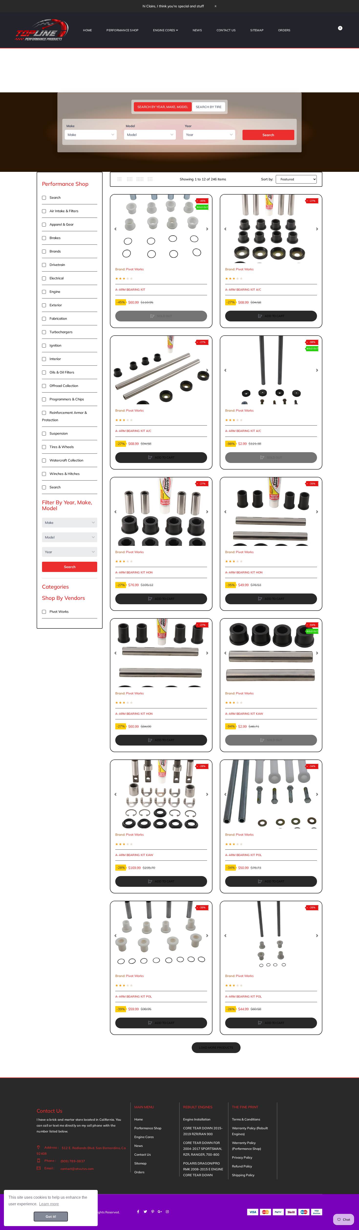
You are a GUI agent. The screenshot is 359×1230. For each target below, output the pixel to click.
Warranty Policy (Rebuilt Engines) (250, 1131)
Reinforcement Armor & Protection (64, 416)
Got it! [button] (51, 1217)
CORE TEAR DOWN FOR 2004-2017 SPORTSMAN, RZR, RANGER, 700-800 (202, 1148)
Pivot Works (59, 611)
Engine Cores (144, 1137)
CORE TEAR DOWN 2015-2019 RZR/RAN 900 (203, 1131)
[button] (115, 229)
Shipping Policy (243, 1175)
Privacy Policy (242, 1157)
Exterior (56, 305)
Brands (55, 251)
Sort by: (267, 179)
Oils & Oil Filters (62, 372)
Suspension (59, 433)
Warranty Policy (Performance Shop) (246, 1146)
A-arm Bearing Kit (130, 289)
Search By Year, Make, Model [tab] (162, 107)
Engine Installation (197, 1119)
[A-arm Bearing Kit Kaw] (271, 653)
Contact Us (142, 1154)
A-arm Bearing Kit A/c (243, 289)
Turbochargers (61, 332)
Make (70, 126)
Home (138, 1119)
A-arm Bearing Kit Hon (134, 572)
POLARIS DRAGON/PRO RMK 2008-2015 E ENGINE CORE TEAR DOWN (203, 1169)
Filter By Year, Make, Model (67, 505)
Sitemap (140, 1163)
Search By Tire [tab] (209, 107)
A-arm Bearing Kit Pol (243, 855)
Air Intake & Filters (64, 211)
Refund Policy (242, 1166)
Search (268, 135)
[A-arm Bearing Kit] (161, 229)
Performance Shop (65, 184)
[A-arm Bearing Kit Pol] (271, 794)
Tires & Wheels (62, 447)
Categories (55, 587)
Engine (55, 291)
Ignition (55, 345)
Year (188, 126)
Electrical (56, 278)
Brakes (55, 238)
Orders (139, 1172)
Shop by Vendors (63, 598)
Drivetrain (57, 265)
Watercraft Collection (66, 460)
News (138, 1146)
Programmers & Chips (67, 399)
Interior (55, 359)
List (150, 179)
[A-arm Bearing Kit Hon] (161, 511)
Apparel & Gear (62, 224)
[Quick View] (116, 219)
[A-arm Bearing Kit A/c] (271, 229)
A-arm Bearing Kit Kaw (244, 713)
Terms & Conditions (246, 1119)
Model (130, 126)
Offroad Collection (64, 386)
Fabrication (58, 318)
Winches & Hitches (65, 474)
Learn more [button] (49, 1204)
